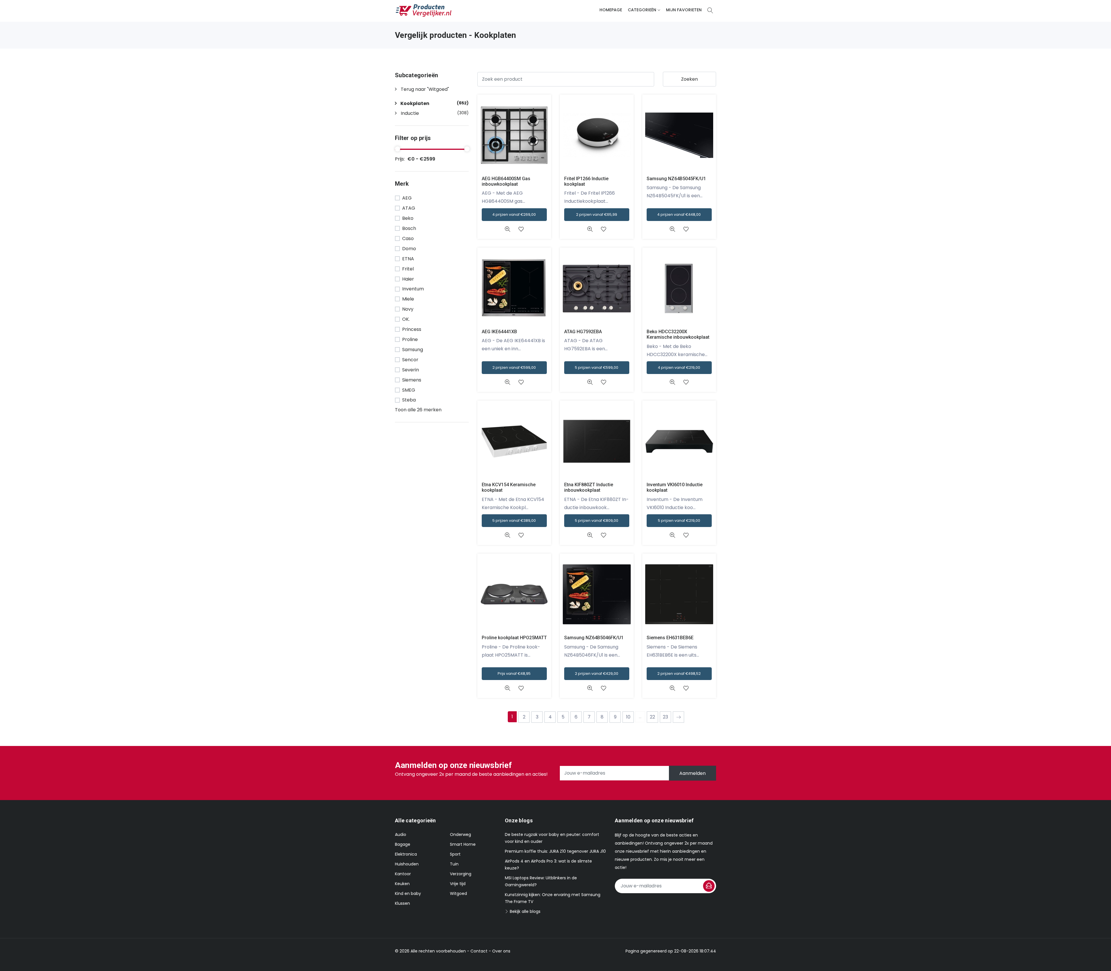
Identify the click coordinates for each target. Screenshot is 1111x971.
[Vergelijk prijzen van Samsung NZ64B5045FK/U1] (679, 135)
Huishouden (407, 864)
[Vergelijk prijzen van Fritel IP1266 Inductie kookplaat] (597, 135)
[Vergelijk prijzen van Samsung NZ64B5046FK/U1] (597, 594)
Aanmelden (692, 773)
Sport (455, 854)
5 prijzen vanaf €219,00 (679, 520)
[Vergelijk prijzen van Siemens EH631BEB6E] (679, 594)
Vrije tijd (458, 884)
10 (628, 717)
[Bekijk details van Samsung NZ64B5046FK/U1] (589, 688)
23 (665, 717)
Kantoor (403, 874)
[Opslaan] (709, 886)
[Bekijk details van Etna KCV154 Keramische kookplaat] (507, 535)
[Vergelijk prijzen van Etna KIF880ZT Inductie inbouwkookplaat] (597, 441)
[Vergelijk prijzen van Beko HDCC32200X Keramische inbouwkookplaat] (679, 288)
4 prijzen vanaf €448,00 (679, 214)
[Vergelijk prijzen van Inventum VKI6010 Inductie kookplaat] (679, 441)
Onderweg (460, 834)
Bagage (402, 844)
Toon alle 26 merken (418, 409)
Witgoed (458, 893)
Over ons (501, 951)
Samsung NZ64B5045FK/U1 (676, 178)
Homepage (610, 10)
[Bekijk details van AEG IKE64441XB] (507, 382)
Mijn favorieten (684, 10)
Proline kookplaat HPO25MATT (514, 637)
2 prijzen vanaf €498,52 (679, 673)
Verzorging (460, 874)
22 (652, 717)
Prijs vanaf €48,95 (514, 673)
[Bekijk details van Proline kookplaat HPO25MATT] (507, 688)
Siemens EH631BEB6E (670, 637)
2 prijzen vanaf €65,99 (596, 214)
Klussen (402, 903)
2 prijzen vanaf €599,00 (514, 367)
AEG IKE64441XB (499, 331)
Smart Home (463, 844)
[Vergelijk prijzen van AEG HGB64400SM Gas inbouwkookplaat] (514, 135)
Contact (479, 951)
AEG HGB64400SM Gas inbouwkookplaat (506, 181)
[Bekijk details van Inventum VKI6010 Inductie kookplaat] (672, 535)
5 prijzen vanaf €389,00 (514, 520)
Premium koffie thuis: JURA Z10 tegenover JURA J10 (555, 851)
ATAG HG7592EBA (583, 331)
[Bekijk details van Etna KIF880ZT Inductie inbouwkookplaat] (589, 535)
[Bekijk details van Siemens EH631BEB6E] (672, 688)
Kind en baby (408, 893)
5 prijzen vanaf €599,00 (596, 367)
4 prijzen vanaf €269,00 (514, 214)
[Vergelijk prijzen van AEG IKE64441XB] (514, 288)
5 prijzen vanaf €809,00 (596, 520)
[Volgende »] (678, 717)
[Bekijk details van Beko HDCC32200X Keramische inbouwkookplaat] (672, 382)
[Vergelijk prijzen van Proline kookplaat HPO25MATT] (514, 594)
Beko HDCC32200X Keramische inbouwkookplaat (678, 334)
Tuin (454, 864)
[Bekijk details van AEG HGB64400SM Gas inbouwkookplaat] (507, 229)
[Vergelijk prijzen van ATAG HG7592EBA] (597, 288)
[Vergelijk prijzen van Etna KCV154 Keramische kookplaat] (514, 441)
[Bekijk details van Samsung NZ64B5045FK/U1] (672, 229)
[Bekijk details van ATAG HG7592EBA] (589, 382)
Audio (400, 834)
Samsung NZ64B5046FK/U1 (593, 637)
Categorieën (642, 10)
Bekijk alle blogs (524, 911)
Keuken (402, 884)
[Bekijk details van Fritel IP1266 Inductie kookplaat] (589, 229)
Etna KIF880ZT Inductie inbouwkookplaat (588, 487)
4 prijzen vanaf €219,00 (679, 367)
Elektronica (406, 854)
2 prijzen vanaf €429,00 (596, 673)
